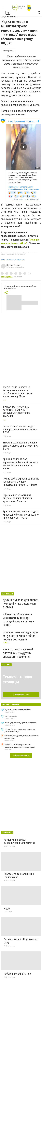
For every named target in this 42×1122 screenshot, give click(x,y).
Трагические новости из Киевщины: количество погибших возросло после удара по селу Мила (17, 391)
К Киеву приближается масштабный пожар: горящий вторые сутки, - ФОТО (18, 619)
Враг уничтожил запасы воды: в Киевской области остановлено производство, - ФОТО (21, 514)
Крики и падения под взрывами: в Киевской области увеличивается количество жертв (20, 463)
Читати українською (8, 51)
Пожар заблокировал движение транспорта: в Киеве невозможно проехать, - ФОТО (21, 481)
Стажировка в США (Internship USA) (21, 941)
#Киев (3, 260)
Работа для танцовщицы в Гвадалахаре (19, 875)
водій (7, 908)
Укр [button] (8, 13)
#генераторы (20, 260)
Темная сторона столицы (17, 679)
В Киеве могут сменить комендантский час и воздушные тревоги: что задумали (16, 411)
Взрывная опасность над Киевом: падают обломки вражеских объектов (17, 498)
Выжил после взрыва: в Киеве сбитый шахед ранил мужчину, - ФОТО (21, 445)
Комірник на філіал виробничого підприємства (19, 841)
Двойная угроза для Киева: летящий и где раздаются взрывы (20, 603)
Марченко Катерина (13, 265)
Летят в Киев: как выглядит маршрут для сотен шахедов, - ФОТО (20, 429)
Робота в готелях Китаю (17, 973)
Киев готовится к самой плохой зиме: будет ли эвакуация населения (18, 653)
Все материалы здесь (21, 694)
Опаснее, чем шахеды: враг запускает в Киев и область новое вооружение (20, 635)
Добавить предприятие (21, 755)
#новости (10, 260)
